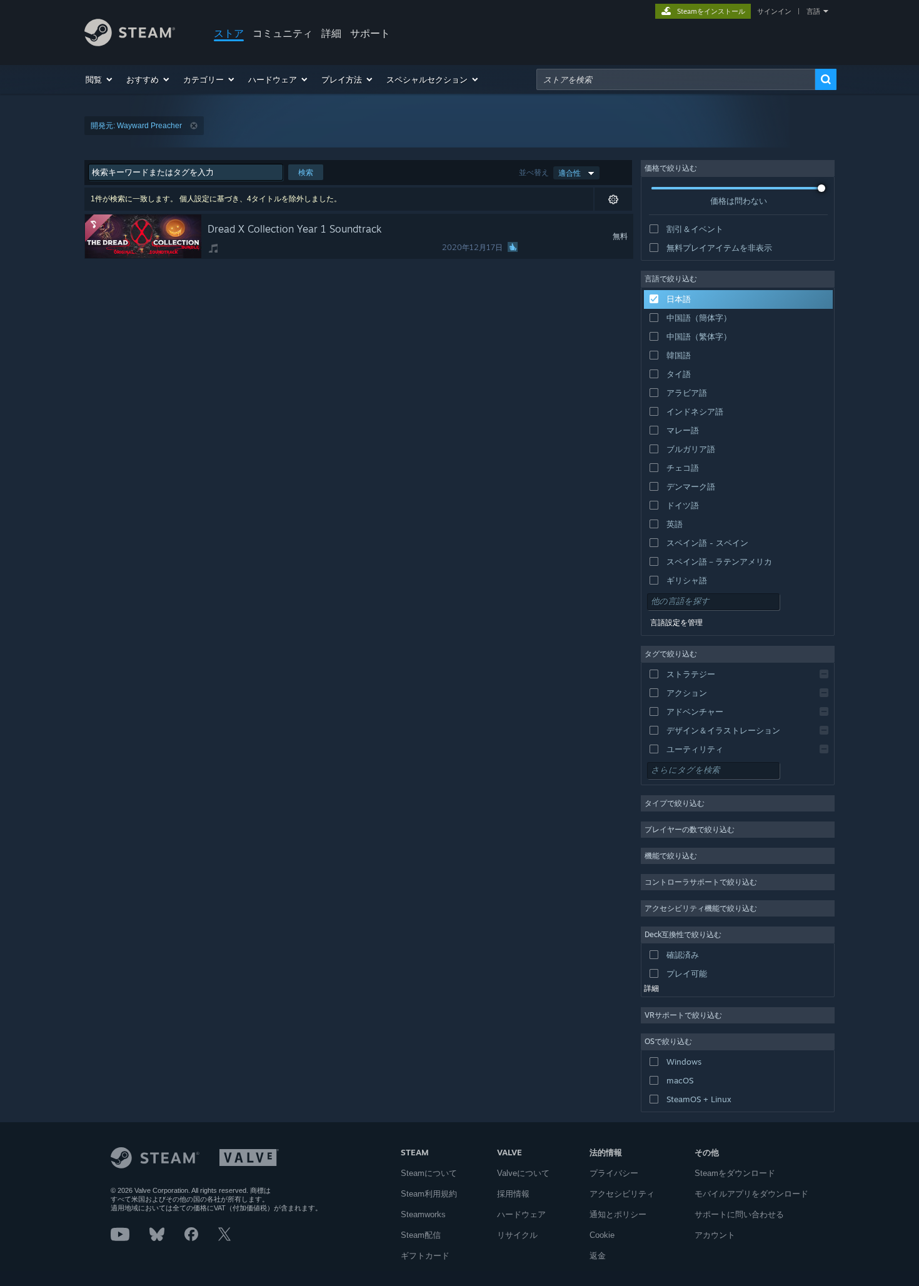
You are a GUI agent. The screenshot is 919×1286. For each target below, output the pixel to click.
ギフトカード (425, 1255)
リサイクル (517, 1235)
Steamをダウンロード (735, 1173)
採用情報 (513, 1193)
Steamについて (429, 1173)
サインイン (774, 11)
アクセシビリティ (622, 1193)
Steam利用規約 (429, 1193)
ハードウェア (521, 1214)
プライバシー (614, 1173)
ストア (229, 33)
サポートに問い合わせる (739, 1214)
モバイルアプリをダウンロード (751, 1193)
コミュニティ (283, 33)
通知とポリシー (618, 1214)
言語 (813, 11)
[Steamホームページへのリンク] (129, 43)
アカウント (715, 1235)
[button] (99, 79)
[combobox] (675, 79)
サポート (370, 33)
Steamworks (423, 1214)
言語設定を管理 (676, 622)
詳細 (331, 33)
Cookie (602, 1235)
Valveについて (523, 1173)
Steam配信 (421, 1235)
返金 (598, 1255)
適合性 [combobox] (569, 173)
